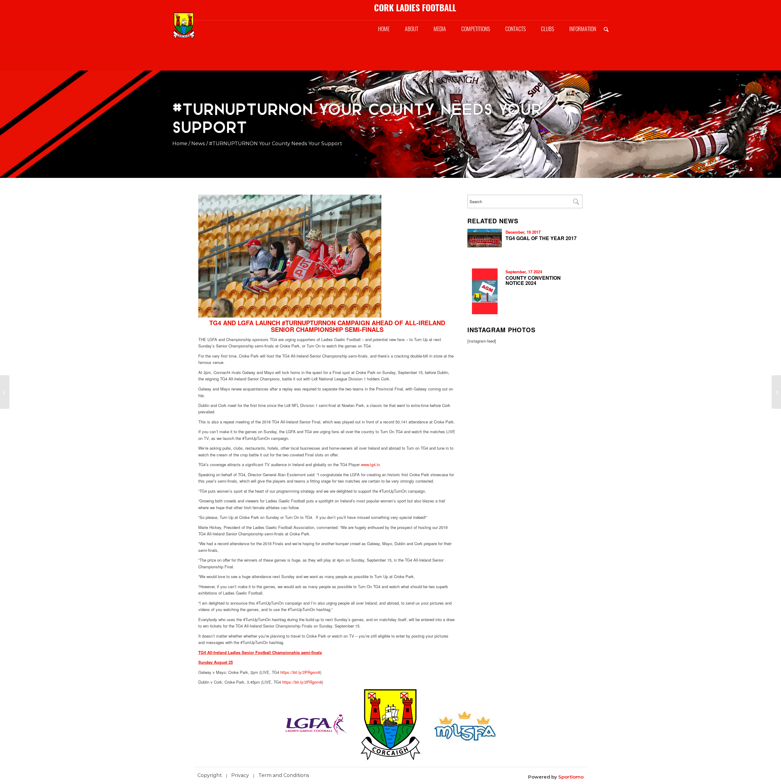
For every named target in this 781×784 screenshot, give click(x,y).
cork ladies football (415, 7)
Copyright (209, 775)
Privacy (240, 775)
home (179, 143)
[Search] (606, 29)
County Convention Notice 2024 (533, 280)
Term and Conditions (283, 775)
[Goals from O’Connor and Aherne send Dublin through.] (776, 392)
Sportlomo (571, 777)
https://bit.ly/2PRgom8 (300, 672)
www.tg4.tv (370, 464)
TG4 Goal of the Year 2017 (541, 238)
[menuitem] (383, 29)
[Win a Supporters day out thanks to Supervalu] (4, 392)
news (198, 143)
